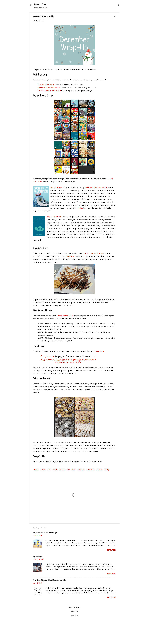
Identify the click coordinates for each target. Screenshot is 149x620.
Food (49, 470)
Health (55, 470)
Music (74, 470)
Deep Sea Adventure (54, 217)
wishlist (80, 208)
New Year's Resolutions (65, 316)
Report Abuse (75, 615)
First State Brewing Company (92, 253)
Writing (107, 470)
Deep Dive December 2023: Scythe (49, 91)
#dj (67, 360)
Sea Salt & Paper (56, 188)
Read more (111, 550)
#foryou (51, 360)
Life (68, 470)
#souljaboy (60, 360)
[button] (114, 17)
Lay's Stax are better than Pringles (45, 533)
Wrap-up (99, 470)
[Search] (118, 5)
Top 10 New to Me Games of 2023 (49, 88)
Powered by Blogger (74, 607)
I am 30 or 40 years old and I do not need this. (49, 580)
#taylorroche (88, 360)
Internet (62, 470)
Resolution (81, 470)
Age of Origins (38, 556)
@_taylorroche (47, 356)
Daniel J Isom (40, 5)
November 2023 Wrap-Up (46, 85)
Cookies (43, 470)
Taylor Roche (100, 351)
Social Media (90, 470)
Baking (36, 470)
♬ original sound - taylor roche (76, 361)
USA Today (70, 256)
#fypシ (43, 360)
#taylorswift (75, 360)
